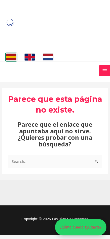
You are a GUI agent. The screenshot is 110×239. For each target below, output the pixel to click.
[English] (30, 57)
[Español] (11, 57)
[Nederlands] (48, 57)
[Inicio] (10, 23)
